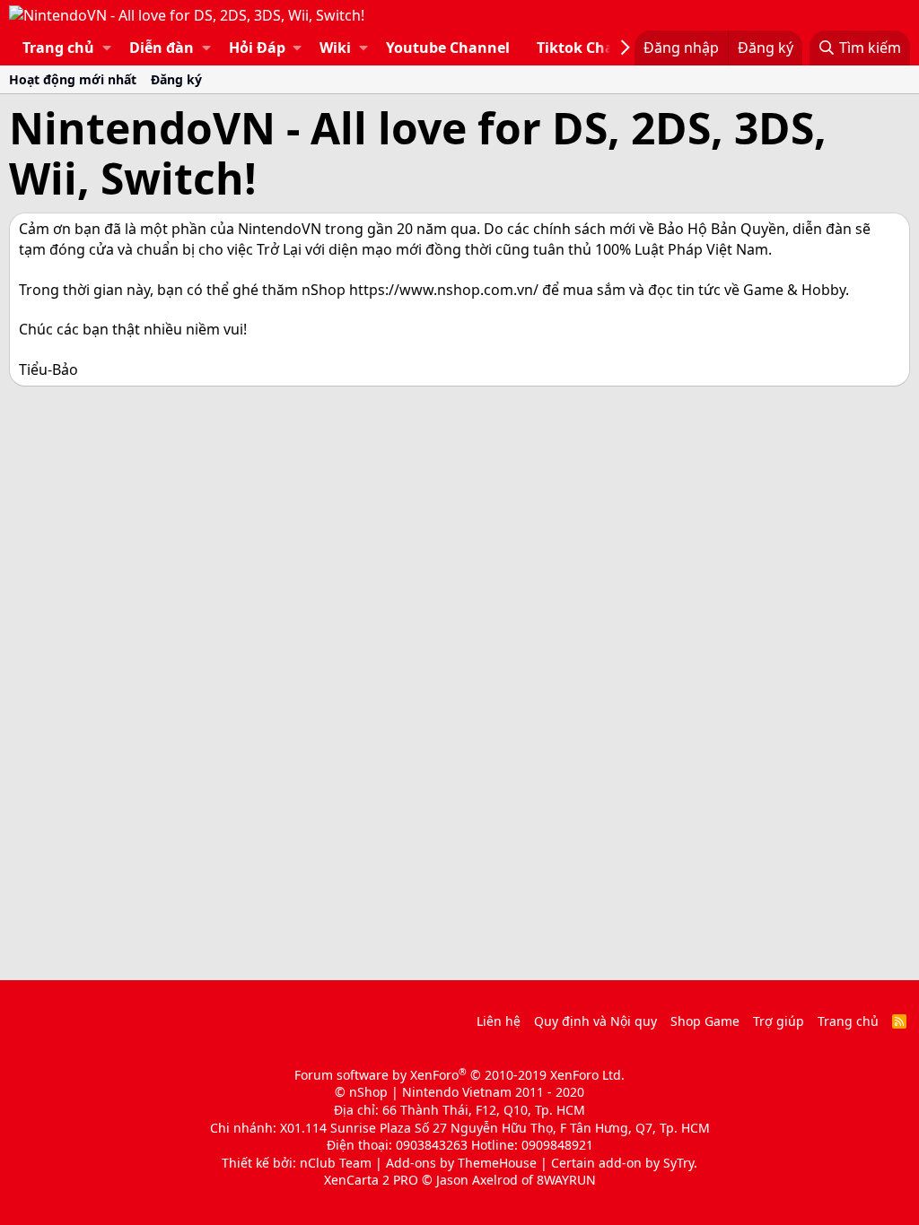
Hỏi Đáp (257, 47)
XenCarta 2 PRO (371, 1179)
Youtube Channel (448, 47)
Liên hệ (499, 1021)
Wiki (335, 47)
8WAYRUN (566, 1179)
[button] (107, 47)
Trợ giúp (778, 1021)
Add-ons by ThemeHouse (461, 1162)
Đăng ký (176, 79)
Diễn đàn (161, 47)
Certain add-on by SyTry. (624, 1162)
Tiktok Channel (591, 47)
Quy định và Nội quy (595, 1021)
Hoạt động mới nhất (72, 79)
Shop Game (705, 1021)
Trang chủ (58, 47)
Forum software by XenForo (459, 1074)
